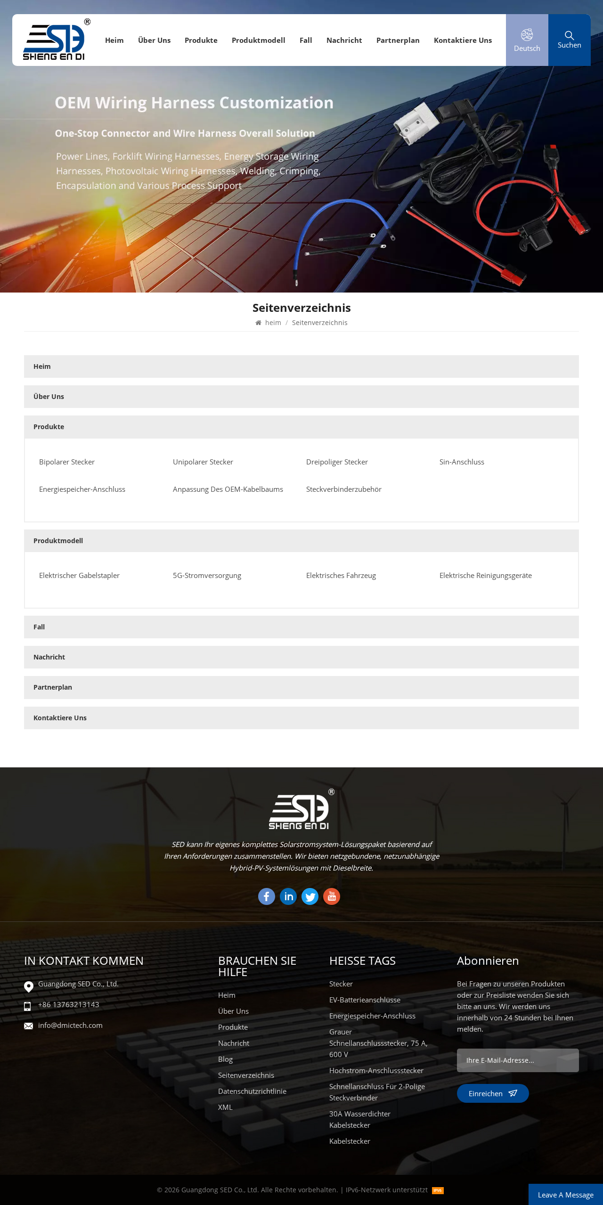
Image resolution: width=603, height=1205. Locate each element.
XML (225, 1107)
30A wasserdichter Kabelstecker (360, 1119)
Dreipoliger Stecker (337, 461)
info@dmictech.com (70, 1025)
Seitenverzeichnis (246, 1075)
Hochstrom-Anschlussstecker (376, 1070)
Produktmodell (258, 40)
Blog (225, 1059)
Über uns (154, 40)
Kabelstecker (349, 1141)
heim (114, 40)
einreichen (486, 1093)
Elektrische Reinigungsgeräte (486, 575)
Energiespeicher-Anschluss (82, 489)
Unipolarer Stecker (203, 461)
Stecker (341, 983)
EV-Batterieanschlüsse (364, 999)
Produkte (201, 40)
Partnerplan (398, 40)
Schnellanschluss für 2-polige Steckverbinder (377, 1092)
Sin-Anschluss (462, 461)
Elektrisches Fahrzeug (341, 575)
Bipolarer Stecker (67, 461)
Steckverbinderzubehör (344, 489)
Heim (227, 995)
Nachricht (344, 40)
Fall (306, 40)
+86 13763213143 (68, 1004)
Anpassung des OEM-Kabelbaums (228, 489)
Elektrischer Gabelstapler (79, 575)
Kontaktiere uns (463, 40)
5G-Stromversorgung (207, 575)
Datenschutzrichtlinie (252, 1091)
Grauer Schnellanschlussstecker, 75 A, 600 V (378, 1043)
